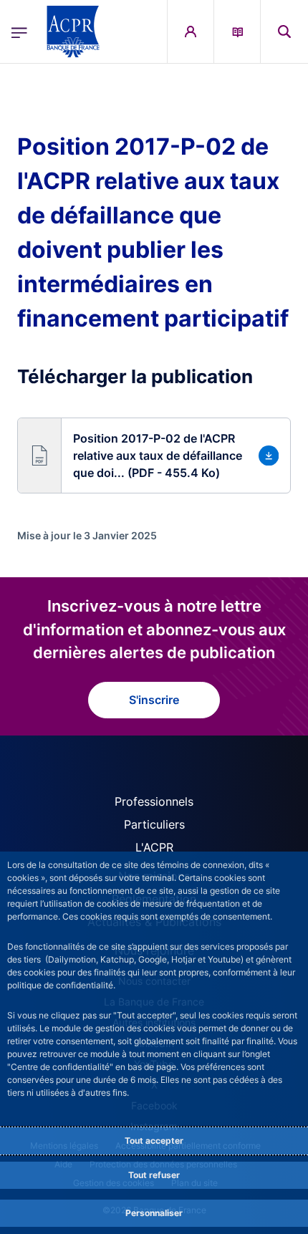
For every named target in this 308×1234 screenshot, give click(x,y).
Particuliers (154, 824)
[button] (284, 31)
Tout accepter (154, 1140)
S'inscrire (154, 700)
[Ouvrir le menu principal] (19, 31)
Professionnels (154, 801)
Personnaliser (154, 1213)
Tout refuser (154, 1175)
